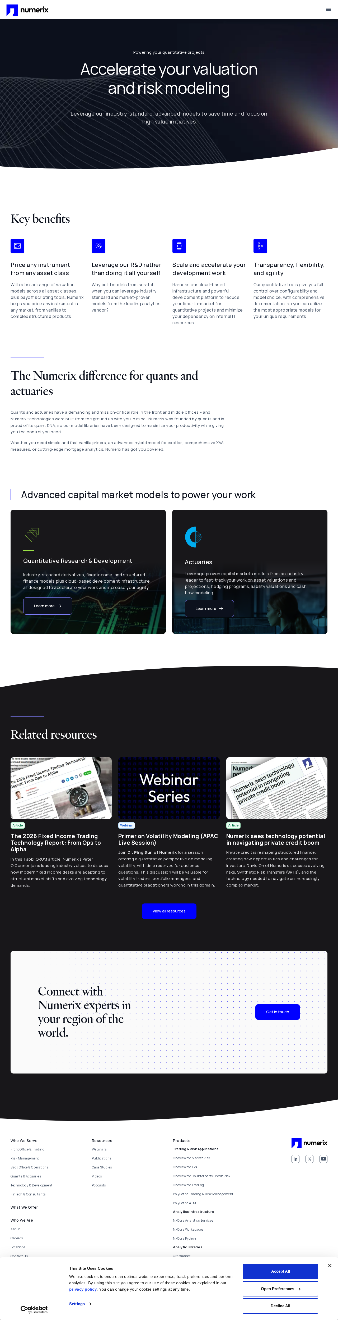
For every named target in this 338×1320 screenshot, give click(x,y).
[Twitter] (309, 1159)
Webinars (99, 1149)
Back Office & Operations (29, 1167)
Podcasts (99, 1185)
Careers (17, 1238)
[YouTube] (323, 1159)
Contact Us (19, 1256)
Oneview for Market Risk (191, 1158)
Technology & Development (31, 1185)
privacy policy (83, 1289)
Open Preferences (277, 1288)
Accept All (280, 1271)
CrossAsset (181, 1256)
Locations (18, 1247)
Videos (97, 1176)
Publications (101, 1158)
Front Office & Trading (27, 1149)
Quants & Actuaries (26, 1176)
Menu (328, 9)
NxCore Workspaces (188, 1229)
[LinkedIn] (295, 1159)
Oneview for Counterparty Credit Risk (201, 1176)
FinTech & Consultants (28, 1194)
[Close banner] (330, 1265)
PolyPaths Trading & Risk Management (203, 1194)
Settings (77, 1303)
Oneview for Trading (188, 1185)
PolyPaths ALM (184, 1203)
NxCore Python (184, 1238)
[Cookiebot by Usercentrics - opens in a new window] (34, 1310)
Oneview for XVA (185, 1167)
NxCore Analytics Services (193, 1220)
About (15, 1229)
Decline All (280, 1306)
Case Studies (102, 1167)
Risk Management (25, 1158)
